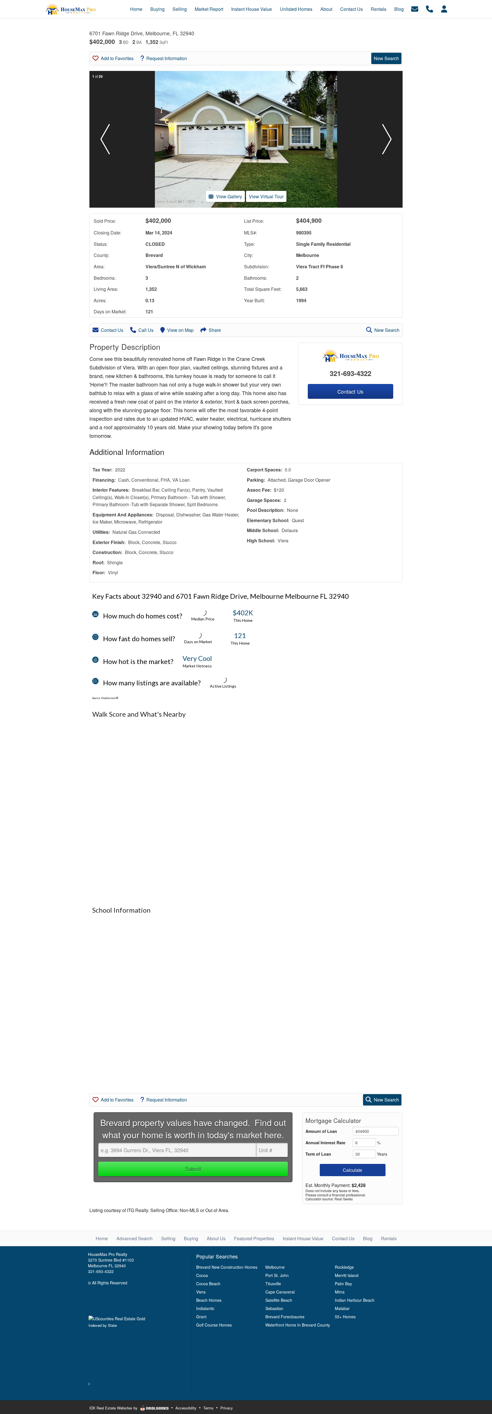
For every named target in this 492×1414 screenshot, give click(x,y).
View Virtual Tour (266, 196)
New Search (386, 58)
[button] (105, 139)
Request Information (166, 58)
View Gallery (229, 196)
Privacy (226, 1408)
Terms (208, 1408)
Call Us (145, 330)
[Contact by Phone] (429, 8)
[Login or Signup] (444, 8)
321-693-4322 (350, 373)
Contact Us (112, 330)
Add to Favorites (117, 58)
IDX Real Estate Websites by (114, 1408)
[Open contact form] (414, 8)
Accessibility (185, 1408)
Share (215, 330)
